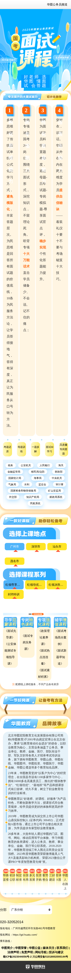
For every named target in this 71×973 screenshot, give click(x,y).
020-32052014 (11, 922)
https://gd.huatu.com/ (25, 934)
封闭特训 (13, 594)
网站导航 (41, 952)
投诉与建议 (56, 952)
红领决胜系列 (57, 584)
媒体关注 (48, 947)
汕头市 (57, 546)
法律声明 (13, 952)
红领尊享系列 (13, 584)
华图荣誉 (21, 947)
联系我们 (62, 947)
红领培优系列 (35, 584)
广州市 (14, 546)
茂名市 (14, 561)
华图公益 (35, 947)
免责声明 (27, 952)
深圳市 (35, 546)
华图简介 (7, 947)
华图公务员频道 (57, 4)
